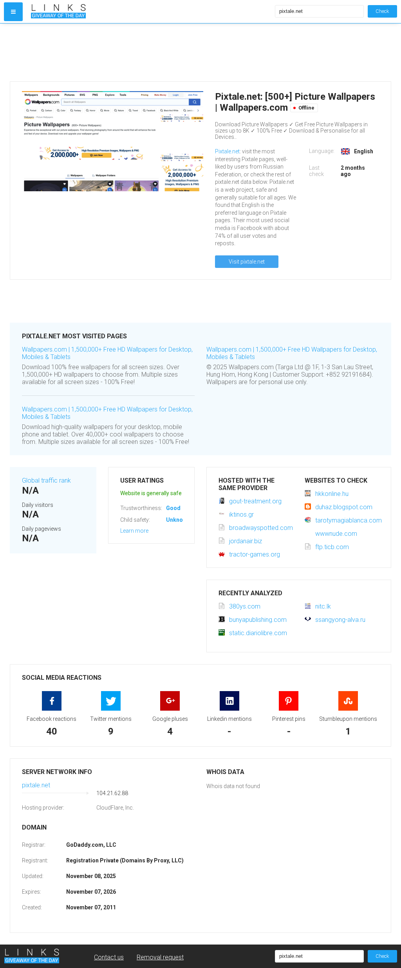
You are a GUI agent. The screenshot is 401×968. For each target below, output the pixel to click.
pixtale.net (36, 785)
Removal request (160, 957)
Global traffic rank (46, 480)
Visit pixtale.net (247, 262)
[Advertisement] (200, 52)
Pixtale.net (227, 151)
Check (382, 11)
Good (173, 508)
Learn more (134, 531)
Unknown (178, 520)
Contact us (109, 957)
